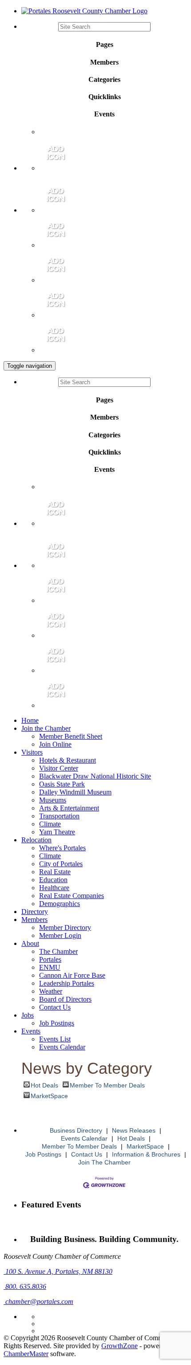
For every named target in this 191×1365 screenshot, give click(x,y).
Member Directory (65, 927)
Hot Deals (44, 1084)
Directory (34, 911)
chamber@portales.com (38, 1301)
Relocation (36, 840)
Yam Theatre (57, 832)
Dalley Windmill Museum (75, 792)
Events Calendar (62, 1047)
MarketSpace (49, 1095)
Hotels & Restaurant (67, 760)
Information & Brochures (146, 1154)
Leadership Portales (66, 983)
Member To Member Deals (107, 1084)
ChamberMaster (26, 1353)
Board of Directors (65, 999)
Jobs (27, 1015)
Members (34, 919)
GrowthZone (119, 1346)
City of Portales (61, 864)
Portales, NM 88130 (58, 1271)
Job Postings (56, 1023)
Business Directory (76, 1130)
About (30, 943)
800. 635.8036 (25, 1286)
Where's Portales (62, 848)
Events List (55, 1039)
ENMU (49, 967)
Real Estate (55, 871)
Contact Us (55, 1007)
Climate (50, 824)
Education (53, 879)
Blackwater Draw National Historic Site (95, 776)
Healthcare (54, 887)
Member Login (60, 935)
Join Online (55, 744)
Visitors (32, 752)
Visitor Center (58, 768)
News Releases (133, 1130)
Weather (50, 991)
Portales (50, 959)
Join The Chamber (104, 1162)
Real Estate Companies (71, 895)
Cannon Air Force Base (72, 975)
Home (30, 720)
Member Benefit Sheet (70, 736)
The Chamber (58, 951)
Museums (52, 800)
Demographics (59, 903)
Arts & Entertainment (69, 808)
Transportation (59, 816)
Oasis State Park (62, 784)
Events (30, 1031)
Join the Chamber (46, 728)
